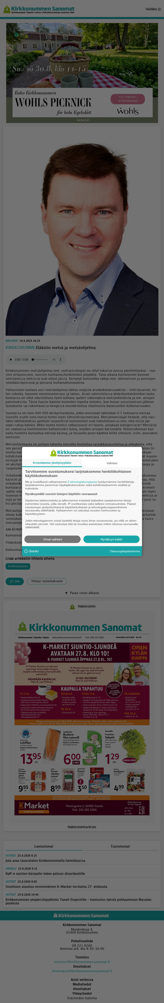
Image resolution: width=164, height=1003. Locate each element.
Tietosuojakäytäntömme (125, 551)
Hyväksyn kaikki (111, 539)
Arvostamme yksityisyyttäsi (52, 462)
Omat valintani (52, 539)
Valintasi (112, 463)
